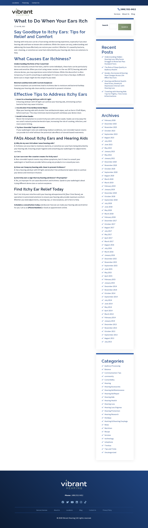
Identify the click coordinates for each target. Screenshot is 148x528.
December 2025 (111, 124)
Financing (25, 3)
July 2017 (108, 231)
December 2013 (111, 324)
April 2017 (108, 238)
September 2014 (111, 297)
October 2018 (110, 196)
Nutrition (108, 428)
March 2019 (109, 182)
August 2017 (109, 227)
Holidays (108, 418)
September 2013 (111, 335)
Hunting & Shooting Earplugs (116, 421)
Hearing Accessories (112, 386)
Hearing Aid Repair (112, 393)
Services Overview (41, 510)
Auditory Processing (112, 366)
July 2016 (108, 248)
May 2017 (108, 234)
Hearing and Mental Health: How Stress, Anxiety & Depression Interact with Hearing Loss (115, 84)
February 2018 (110, 217)
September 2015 (111, 265)
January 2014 (110, 321)
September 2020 (111, 172)
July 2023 (108, 141)
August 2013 (109, 338)
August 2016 (109, 245)
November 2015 (111, 262)
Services (108, 435)
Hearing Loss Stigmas (113, 407)
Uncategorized (110, 452)
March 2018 (109, 214)
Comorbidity (109, 380)
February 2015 (110, 279)
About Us (57, 510)
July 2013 (108, 342)
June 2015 (108, 269)
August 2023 (109, 137)
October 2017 (110, 224)
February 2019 (110, 186)
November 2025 (111, 127)
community (109, 376)
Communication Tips (113, 373)
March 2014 (109, 314)
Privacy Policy (107, 510)
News (107, 425)
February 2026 (110, 120)
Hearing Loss (110, 404)
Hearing (108, 383)
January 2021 (110, 158)
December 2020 (111, 162)
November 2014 (111, 290)
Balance (108, 369)
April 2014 (108, 310)
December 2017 (111, 220)
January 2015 (110, 283)
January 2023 (110, 151)
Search (105, 25)
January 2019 (110, 189)
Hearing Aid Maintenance (114, 390)
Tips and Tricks (110, 449)
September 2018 (111, 200)
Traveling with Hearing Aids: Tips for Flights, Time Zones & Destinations (116, 93)
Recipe (107, 431)
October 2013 (110, 331)
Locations (15, 3)
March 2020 (109, 179)
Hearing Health (111, 400)
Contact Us (35, 3)
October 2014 (110, 293)
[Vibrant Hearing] (32, 12)
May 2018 (108, 210)
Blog (80, 510)
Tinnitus (108, 445)
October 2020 (110, 169)
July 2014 (108, 300)
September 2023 (111, 134)
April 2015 (108, 276)
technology (109, 438)
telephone (109, 442)
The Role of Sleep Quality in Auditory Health (115, 68)
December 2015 (111, 258)
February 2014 (110, 317)
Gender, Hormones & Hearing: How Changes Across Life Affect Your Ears (116, 75)
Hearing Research (112, 414)
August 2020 (109, 175)
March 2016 (109, 252)
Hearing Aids (109, 397)
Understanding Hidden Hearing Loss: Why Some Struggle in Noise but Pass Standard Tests (115, 60)
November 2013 (111, 328)
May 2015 (108, 272)
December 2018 (111, 193)
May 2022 (108, 155)
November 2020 (111, 165)
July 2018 (108, 203)
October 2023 (110, 130)
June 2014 (108, 303)
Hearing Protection (112, 411)
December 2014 (111, 286)
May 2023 (108, 148)
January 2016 (110, 255)
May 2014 (108, 307)
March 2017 (109, 241)
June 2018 (108, 207)
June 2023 (108, 144)
